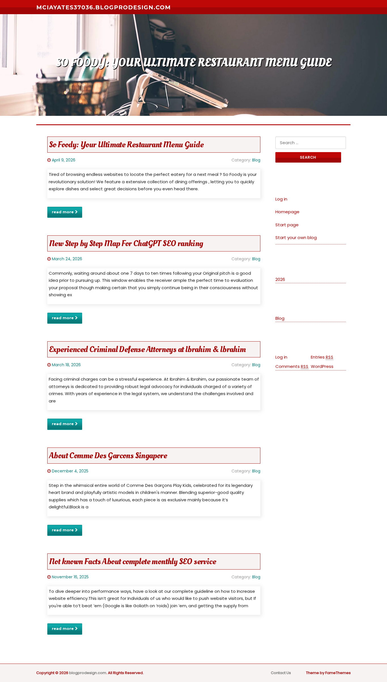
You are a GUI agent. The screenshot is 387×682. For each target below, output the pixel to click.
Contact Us (281, 672)
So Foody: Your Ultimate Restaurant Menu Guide (126, 144)
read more (63, 212)
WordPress (322, 366)
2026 (280, 279)
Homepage (287, 212)
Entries (322, 357)
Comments (292, 366)
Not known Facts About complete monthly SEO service (132, 561)
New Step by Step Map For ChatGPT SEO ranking (126, 243)
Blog (256, 160)
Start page (287, 225)
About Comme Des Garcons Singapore (108, 455)
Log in (281, 199)
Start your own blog (296, 237)
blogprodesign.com (87, 672)
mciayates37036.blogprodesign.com (103, 7)
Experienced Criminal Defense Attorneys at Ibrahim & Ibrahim (147, 349)
